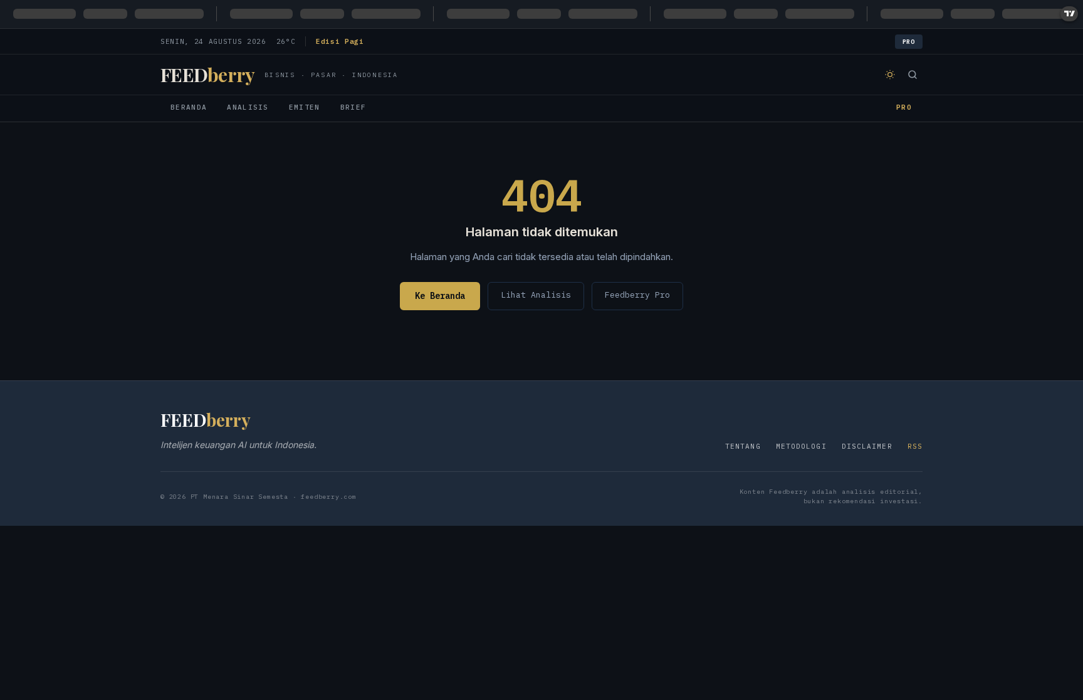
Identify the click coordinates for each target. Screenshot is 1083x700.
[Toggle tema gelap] (890, 75)
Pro (909, 42)
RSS (915, 446)
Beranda (188, 107)
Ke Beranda (440, 295)
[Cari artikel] (913, 75)
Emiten (304, 107)
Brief (353, 107)
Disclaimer (867, 446)
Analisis (248, 107)
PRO (904, 107)
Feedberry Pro (637, 295)
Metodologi (801, 446)
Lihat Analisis (536, 295)
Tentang (743, 446)
